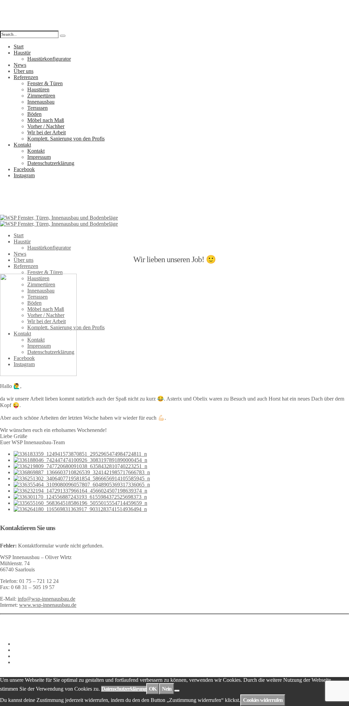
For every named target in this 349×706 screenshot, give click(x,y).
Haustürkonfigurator (49, 59)
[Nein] (177, 691)
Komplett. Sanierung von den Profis (66, 138)
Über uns (23, 71)
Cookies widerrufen (263, 700)
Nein (166, 689)
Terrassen (37, 108)
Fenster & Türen (45, 83)
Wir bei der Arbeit (46, 132)
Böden (34, 114)
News (20, 65)
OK (152, 689)
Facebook (24, 169)
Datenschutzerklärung (50, 163)
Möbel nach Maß (45, 120)
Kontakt (22, 145)
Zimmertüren (41, 96)
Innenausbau (41, 102)
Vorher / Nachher (45, 126)
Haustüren (38, 89)
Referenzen (26, 77)
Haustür (22, 53)
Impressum (39, 157)
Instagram (24, 175)
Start (19, 46)
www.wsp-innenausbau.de (47, 605)
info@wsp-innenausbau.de (46, 599)
